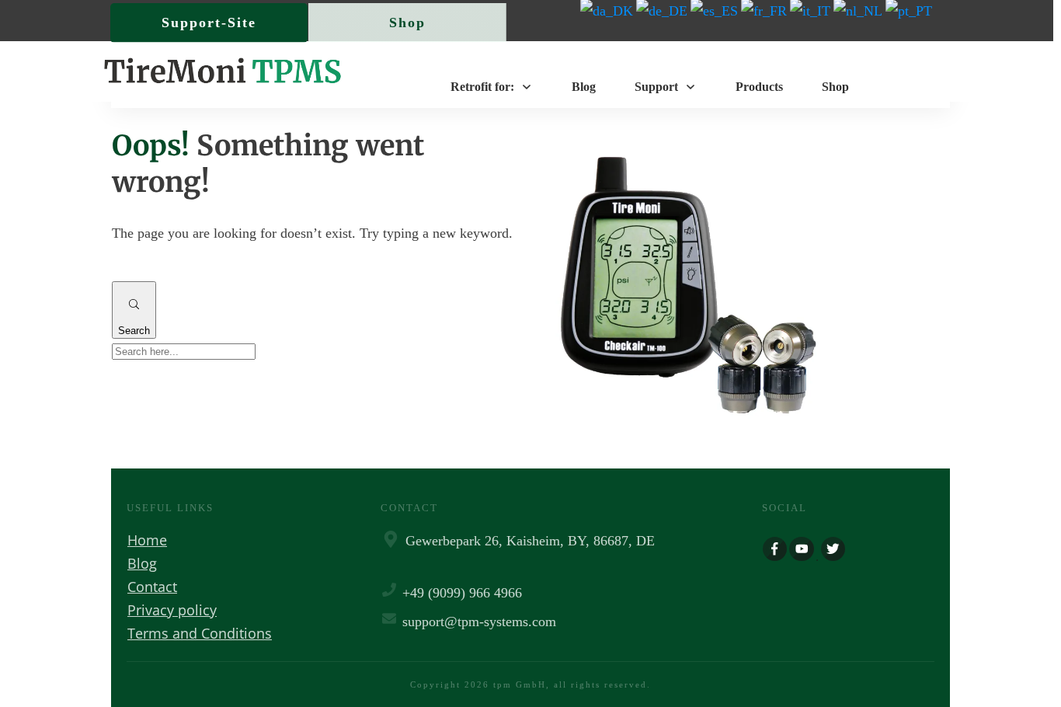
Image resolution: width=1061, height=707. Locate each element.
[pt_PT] (910, 10)
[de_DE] (663, 10)
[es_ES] (716, 10)
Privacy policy (172, 610)
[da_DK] (608, 10)
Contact (152, 586)
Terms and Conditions (199, 633)
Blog (142, 563)
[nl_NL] (859, 10)
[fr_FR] (765, 10)
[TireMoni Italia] (811, 10)
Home (147, 540)
